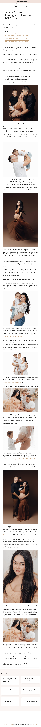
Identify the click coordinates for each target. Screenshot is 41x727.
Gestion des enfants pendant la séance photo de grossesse (17, 34)
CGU (6, 724)
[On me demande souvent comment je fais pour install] (35, 717)
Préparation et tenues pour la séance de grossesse (15, 37)
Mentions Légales (10, 724)
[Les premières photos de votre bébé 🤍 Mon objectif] (15, 717)
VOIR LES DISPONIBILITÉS (21, 1)
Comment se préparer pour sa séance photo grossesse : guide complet (10, 690)
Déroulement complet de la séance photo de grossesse (16, 35)
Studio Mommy (35, 724)
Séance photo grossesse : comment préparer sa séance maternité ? (9, 701)
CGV (5, 724)
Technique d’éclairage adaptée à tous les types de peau (16, 41)
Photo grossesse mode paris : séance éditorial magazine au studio (30, 701)
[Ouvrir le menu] (15, 1)
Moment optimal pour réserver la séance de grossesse (16, 38)
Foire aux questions (9, 43)
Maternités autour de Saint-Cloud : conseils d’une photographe (9, 680)
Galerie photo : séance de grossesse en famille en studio (17, 40)
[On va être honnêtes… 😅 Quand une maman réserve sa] (25, 717)
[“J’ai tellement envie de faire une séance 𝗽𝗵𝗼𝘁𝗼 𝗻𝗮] (5, 717)
